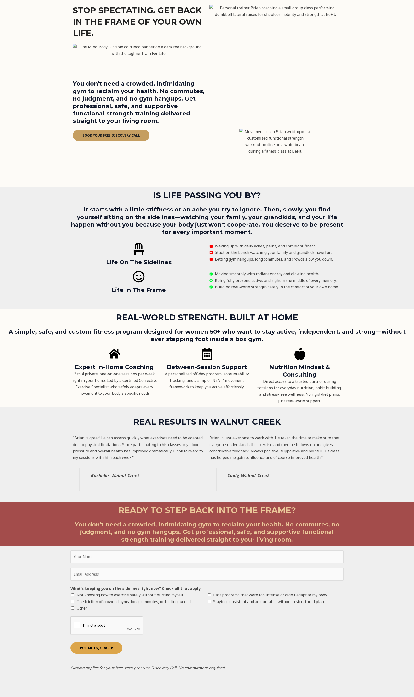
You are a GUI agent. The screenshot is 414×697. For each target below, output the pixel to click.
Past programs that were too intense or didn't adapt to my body (270, 595)
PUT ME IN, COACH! (96, 648)
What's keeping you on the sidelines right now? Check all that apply (135, 588)
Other (82, 608)
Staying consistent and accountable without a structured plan (268, 601)
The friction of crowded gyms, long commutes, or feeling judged (134, 601)
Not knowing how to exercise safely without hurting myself (130, 595)
